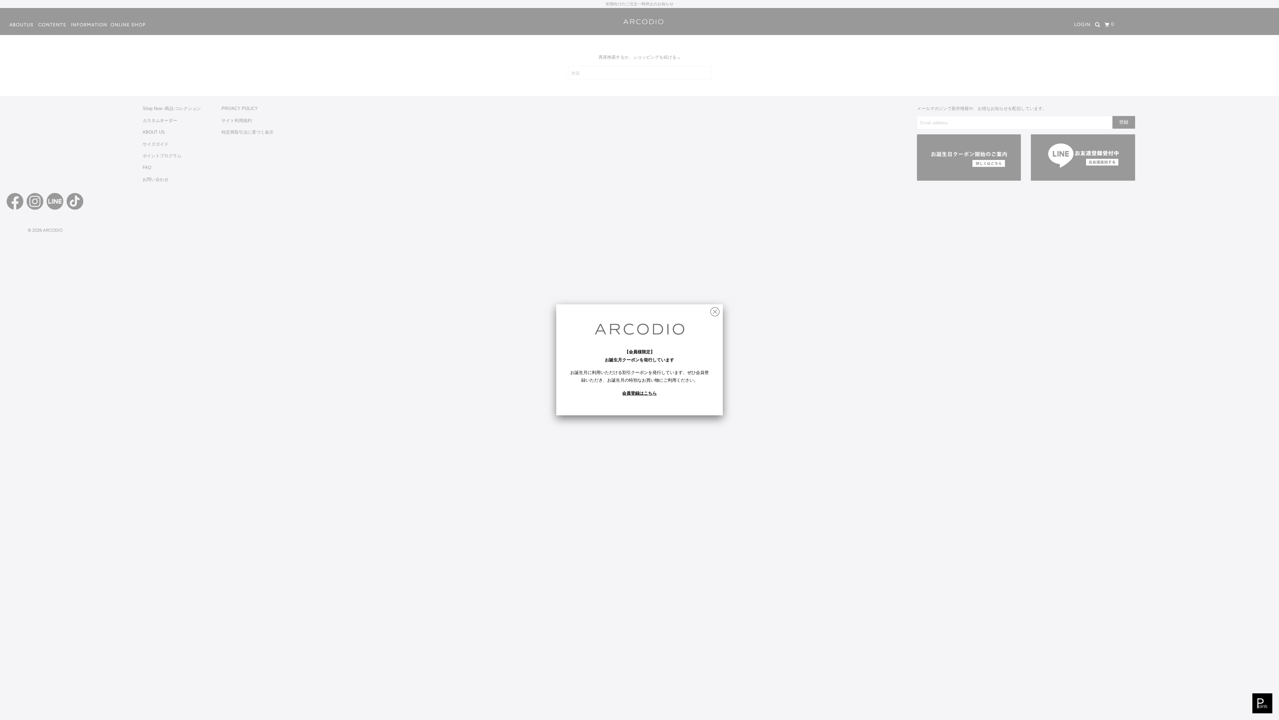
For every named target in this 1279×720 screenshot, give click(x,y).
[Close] (714, 310)
